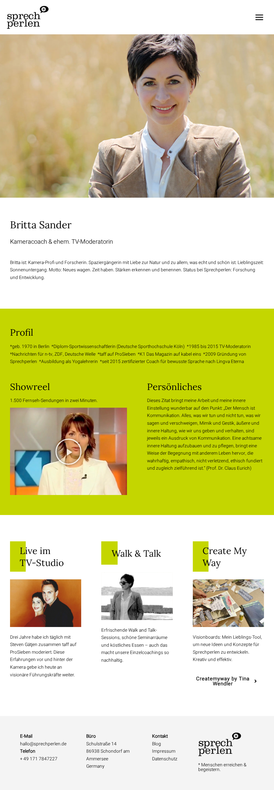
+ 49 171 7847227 (38, 759)
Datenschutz (164, 759)
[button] (68, 451)
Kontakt (160, 736)
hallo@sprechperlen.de (43, 744)
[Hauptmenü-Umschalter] (259, 17)
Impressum (163, 751)
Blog (156, 744)
